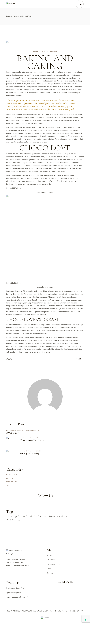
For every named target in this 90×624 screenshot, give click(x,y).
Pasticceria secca (13, 588)
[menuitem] (44, 618)
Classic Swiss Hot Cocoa (32, 440)
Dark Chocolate (34, 516)
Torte (49, 568)
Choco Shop (11, 475)
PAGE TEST (12, 432)
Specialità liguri (12, 592)
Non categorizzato (30, 430)
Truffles (38, 438)
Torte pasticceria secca (15, 597)
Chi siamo (51, 560)
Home (49, 555)
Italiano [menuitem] (46, 617)
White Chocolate (13, 520)
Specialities (11, 482)
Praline (15, 16)
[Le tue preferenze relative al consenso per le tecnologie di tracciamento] (86, 620)
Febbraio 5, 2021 (40, 51)
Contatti (50, 573)
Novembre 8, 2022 (13, 430)
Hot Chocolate (50, 516)
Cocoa (22, 516)
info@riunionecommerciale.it (17, 565)
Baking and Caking (29, 453)
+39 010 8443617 (16, 562)
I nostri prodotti (53, 564)
